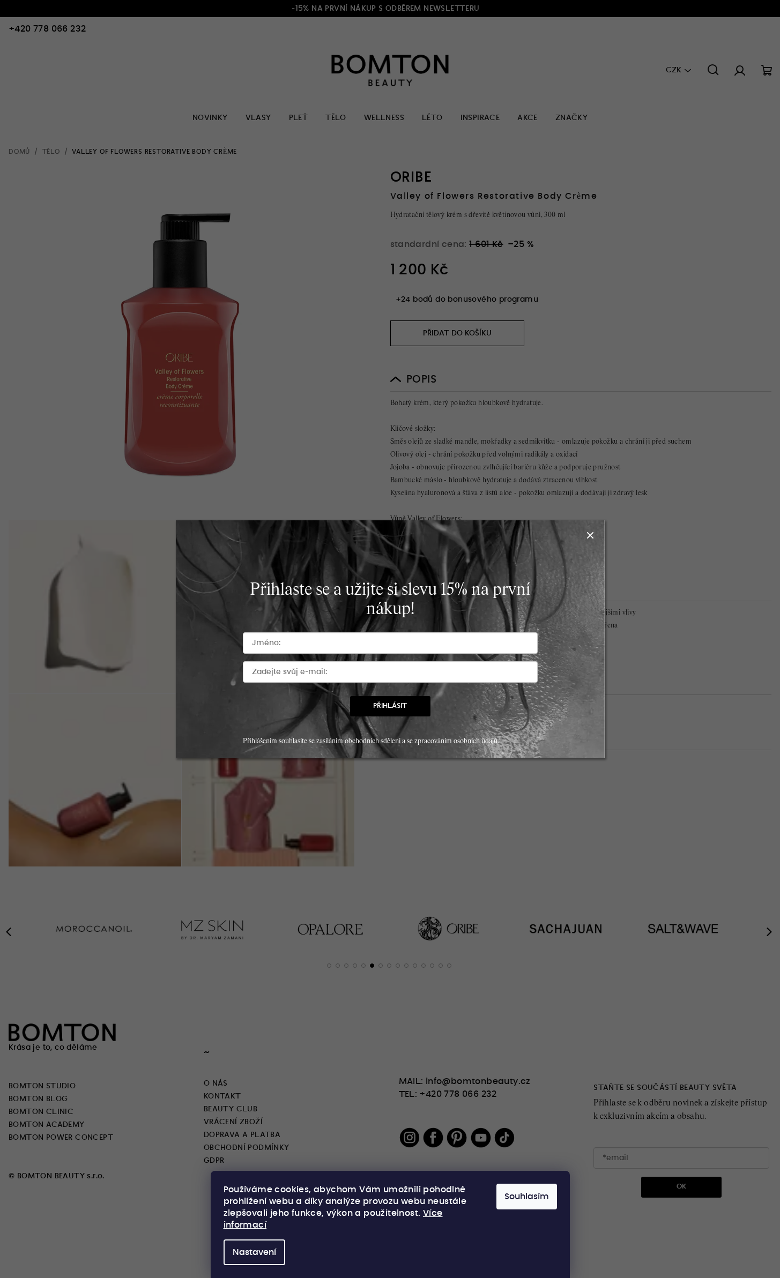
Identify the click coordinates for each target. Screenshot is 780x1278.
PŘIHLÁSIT (390, 705)
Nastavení (254, 1252)
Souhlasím (526, 1196)
